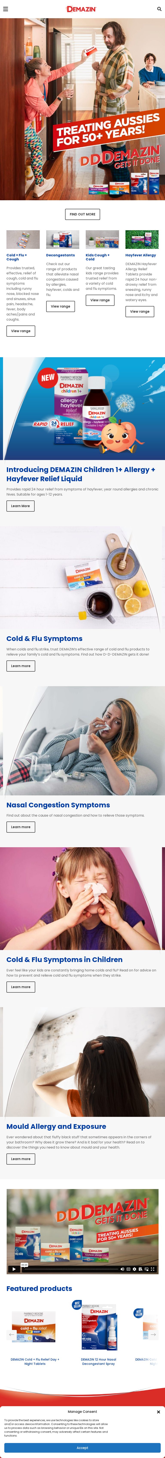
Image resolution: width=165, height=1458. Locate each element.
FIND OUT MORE (82, 214)
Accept (82, 1448)
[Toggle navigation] (5, 9)
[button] (158, 1412)
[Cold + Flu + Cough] (23, 241)
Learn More (20, 506)
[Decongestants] (62, 241)
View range (21, 331)
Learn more (21, 666)
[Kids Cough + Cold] (102, 241)
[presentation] (11, 1335)
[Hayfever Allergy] (142, 241)
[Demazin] (80, 9)
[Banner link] (82, 109)
